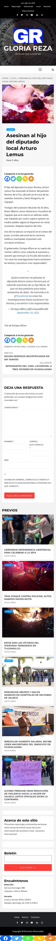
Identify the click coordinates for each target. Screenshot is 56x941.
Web (6, 460)
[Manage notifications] (49, 935)
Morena (44, 346)
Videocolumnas (28, 10)
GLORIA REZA (28, 48)
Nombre (9, 441)
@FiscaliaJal (21, 296)
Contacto (35, 917)
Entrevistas (28, 6)
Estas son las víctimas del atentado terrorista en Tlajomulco (21, 646)
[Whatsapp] (19, 178)
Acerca (25, 917)
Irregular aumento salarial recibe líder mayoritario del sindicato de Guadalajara (28, 744)
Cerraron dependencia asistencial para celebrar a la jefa (27, 551)
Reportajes (16, 6)
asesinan (31, 346)
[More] (31, 178)
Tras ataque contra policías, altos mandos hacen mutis (27, 597)
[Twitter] (13, 178)
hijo (38, 346)
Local (38, 6)
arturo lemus (20, 346)
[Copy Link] (25, 178)
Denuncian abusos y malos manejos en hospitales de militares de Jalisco (27, 695)
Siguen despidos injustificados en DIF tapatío (26, 356)
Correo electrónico (36, 444)
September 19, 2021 (28, 312)
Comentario (11, 407)
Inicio (6, 6)
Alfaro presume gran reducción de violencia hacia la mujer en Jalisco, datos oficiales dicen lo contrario (26, 795)
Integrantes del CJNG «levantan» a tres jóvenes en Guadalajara (29, 366)
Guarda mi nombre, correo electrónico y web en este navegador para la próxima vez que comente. (27, 482)
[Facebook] (7, 178)
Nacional (47, 6)
